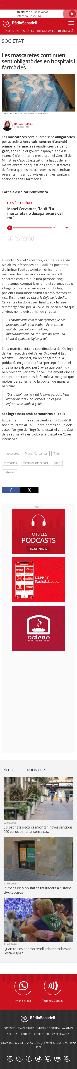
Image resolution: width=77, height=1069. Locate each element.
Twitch (48, 1058)
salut (57, 463)
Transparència (26, 1028)
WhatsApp (67, 1058)
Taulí (44, 265)
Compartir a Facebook (10, 238)
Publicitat (12, 1034)
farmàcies (10, 463)
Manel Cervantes (36, 453)
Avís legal (67, 1028)
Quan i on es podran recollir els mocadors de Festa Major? (37, 950)
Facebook (29, 1058)
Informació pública (48, 1028)
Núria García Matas (23, 124)
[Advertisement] (38, 676)
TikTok (38, 1058)
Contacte (9, 1028)
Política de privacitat (58, 1034)
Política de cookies (32, 1034)
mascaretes (11, 453)
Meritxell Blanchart (35, 463)
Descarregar (31, 238)
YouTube (57, 1058)
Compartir (24, 238)
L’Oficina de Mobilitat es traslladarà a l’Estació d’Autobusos (37, 890)
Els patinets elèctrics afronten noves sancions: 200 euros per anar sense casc (38, 829)
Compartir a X (17, 238)
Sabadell (9, 472)
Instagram (10, 1058)
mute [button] (67, 227)
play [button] (9, 227)
